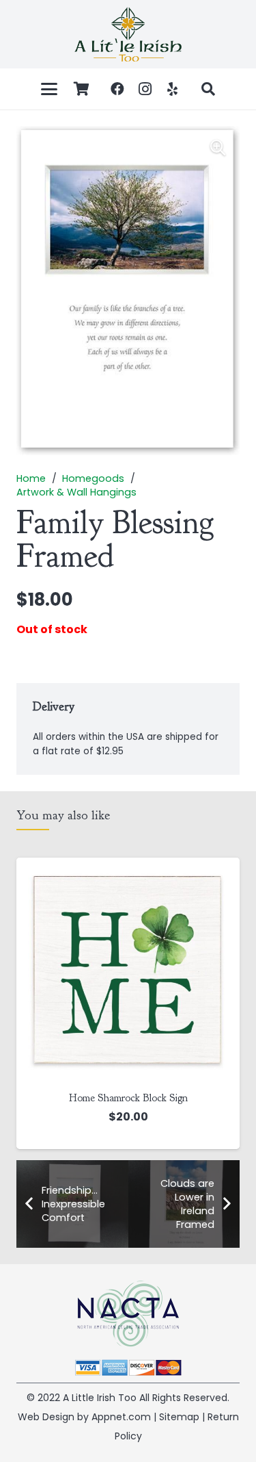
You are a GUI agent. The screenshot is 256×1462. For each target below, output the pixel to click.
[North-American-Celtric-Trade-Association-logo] (128, 1314)
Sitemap (179, 1417)
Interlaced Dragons (179, 1098)
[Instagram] (144, 89)
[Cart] (81, 89)
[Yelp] (172, 89)
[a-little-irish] (127, 34)
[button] (50, 89)
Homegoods (93, 478)
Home (31, 478)
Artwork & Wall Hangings (76, 492)
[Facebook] (117, 89)
